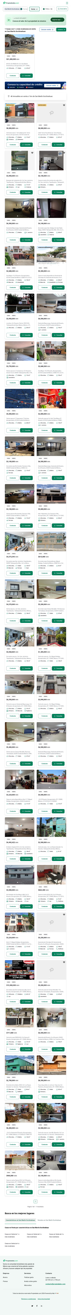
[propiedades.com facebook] (35, 1308)
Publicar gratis (29, 1277)
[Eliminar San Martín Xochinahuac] (21, 9)
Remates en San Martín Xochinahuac (49, 1220)
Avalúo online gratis (30, 1281)
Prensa (5, 1281)
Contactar (13, 75)
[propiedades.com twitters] (31, 1308)
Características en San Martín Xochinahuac (20, 1220)
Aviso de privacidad (44, 1299)
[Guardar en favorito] (32, 36)
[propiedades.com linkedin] (40, 1308)
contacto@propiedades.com (55, 1284)
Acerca (5, 1277)
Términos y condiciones (28, 1299)
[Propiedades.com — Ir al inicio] (11, 3)
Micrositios (28, 1285)
